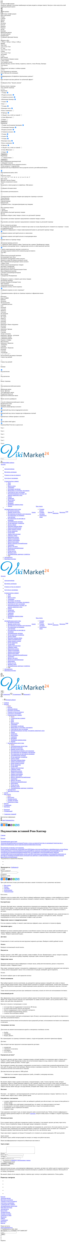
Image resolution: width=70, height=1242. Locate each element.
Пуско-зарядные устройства (36, 855)
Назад (9, 706)
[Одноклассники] (4, 825)
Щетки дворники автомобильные (40, 851)
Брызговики (23, 852)
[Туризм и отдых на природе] (17, 473)
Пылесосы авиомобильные (12, 852)
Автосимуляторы (6, 843)
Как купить (11, 797)
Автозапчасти (25, 844)
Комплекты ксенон (58, 849)
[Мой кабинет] (1, 674)
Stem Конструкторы (35, 844)
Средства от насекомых (46, 843)
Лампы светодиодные (37, 849)
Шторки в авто (39, 852)
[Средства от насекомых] (17, 476)
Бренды (3, 1223)
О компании (4, 1220)
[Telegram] (18, 825)
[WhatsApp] (14, 825)
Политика (3, 1217)
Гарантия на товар (6, 1215)
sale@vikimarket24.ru (8, 820)
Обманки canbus (48, 849)
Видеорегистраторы (13, 854)
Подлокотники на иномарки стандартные (43, 854)
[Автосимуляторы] (17, 467)
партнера (32, 1113)
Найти (2, 1234)
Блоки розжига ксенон (7, 849)
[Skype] (16, 825)
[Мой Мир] (6, 825)
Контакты (3, 1221)
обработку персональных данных (21, 1160)
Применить (4, 121)
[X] (9, 825)
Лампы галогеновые (14, 851)
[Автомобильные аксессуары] (17, 507)
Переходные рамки (25, 851)
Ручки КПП (27, 849)
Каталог (10, 707)
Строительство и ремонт (18, 718)
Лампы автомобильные (10, 857)
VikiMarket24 (14, 867)
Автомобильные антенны (20, 855)
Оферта (3, 1218)
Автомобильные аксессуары (19, 746)
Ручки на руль (31, 852)
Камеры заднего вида (25, 854)
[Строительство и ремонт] (17, 480)
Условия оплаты (5, 1212)
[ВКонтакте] (2, 825)
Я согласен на (17, 1160)
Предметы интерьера (17, 843)
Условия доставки (6, 1213)
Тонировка (53, 851)
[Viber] (11, 825)
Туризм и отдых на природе (31, 843)
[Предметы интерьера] (17, 470)
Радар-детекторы (19, 849)
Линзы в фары (49, 855)
